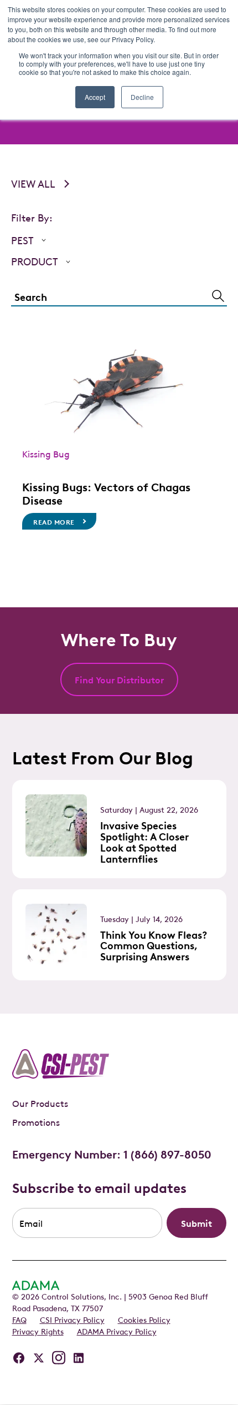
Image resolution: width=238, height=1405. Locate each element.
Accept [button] (95, 97)
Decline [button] (142, 97)
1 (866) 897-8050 (167, 1153)
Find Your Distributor (119, 679)
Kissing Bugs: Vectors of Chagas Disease (106, 493)
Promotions (36, 1122)
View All (33, 183)
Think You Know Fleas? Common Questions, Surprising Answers (154, 945)
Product (34, 261)
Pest (22, 240)
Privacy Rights (38, 1330)
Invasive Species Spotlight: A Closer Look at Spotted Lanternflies (144, 841)
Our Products (40, 1103)
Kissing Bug (46, 453)
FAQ (19, 1319)
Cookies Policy (144, 1319)
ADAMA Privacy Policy (117, 1330)
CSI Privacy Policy (72, 1319)
